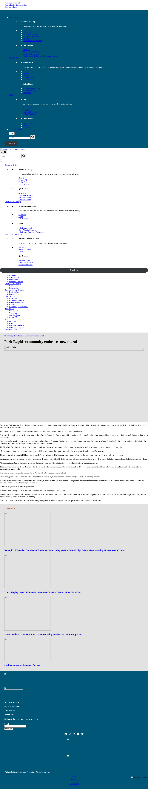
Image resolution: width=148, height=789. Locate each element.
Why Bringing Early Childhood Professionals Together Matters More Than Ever (42, 592)
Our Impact (27, 73)
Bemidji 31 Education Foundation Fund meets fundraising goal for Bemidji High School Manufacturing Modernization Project (64, 550)
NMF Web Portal (15, 129)
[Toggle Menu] (1, 161)
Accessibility (74, 784)
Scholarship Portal (25, 228)
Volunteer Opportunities (31, 88)
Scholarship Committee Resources (30, 232)
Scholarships (23, 219)
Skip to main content (12, 3)
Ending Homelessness (31, 36)
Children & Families (30, 34)
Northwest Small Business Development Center (40, 56)
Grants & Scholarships (13, 202)
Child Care (27, 32)
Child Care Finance (25, 263)
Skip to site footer (11, 7)
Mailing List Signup (30, 114)
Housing (26, 39)
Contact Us (27, 79)
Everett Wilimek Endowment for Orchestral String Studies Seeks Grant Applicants (43, 634)
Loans (20, 251)
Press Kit (26, 110)
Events (25, 125)
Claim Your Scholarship (27, 230)
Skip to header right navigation (16, 5)
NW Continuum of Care (32, 52)
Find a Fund (22, 182)
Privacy (74, 780)
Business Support (24, 249)
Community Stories (32, 336)
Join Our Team (28, 77)
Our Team (26, 75)
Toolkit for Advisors (25, 195)
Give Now (27, 93)
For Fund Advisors (25, 184)
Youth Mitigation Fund (31, 54)
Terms (74, 776)
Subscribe (8, 729)
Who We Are (14, 58)
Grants (20, 217)
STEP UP (26, 50)
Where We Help (15, 17)
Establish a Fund (24, 200)
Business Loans (24, 260)
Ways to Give (23, 180)
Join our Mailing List (30, 91)
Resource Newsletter (30, 112)
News (11, 95)
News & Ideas (28, 108)
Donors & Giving (11, 165)
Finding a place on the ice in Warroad (22, 665)
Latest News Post (29, 123)
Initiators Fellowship (25, 265)
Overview (26, 30)
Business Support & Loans (14, 234)
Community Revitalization (32, 41)
